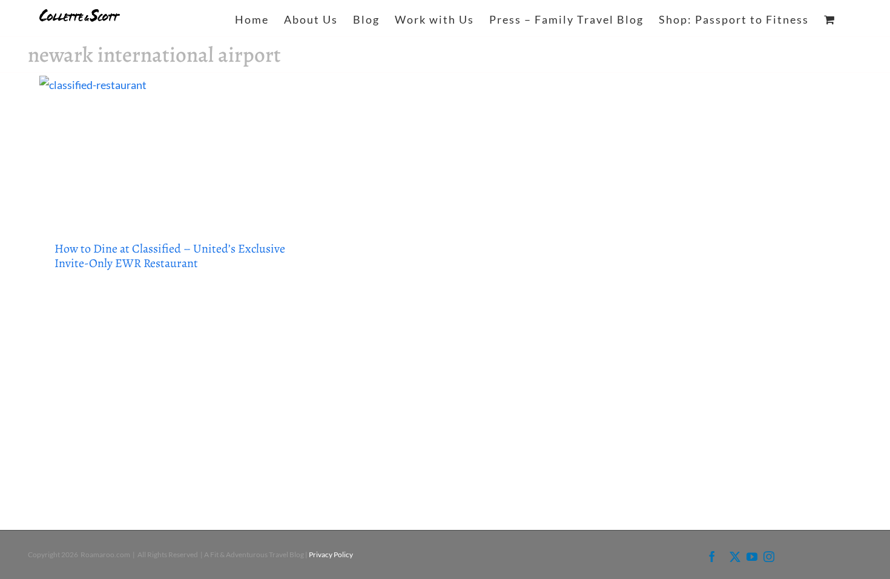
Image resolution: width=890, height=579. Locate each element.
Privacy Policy (331, 554)
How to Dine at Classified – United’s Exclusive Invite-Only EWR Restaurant (169, 255)
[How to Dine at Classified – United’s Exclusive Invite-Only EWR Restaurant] (170, 149)
